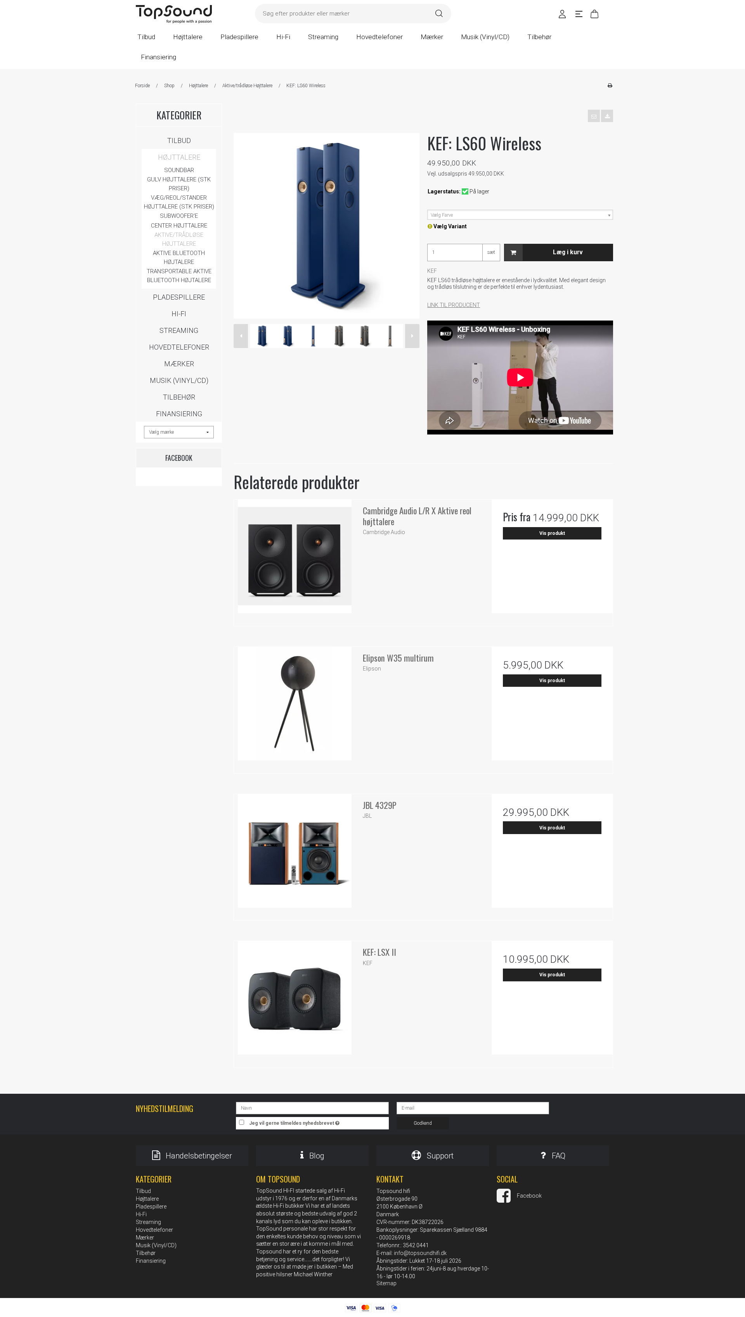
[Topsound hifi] (174, 14)
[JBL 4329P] (294, 854)
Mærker (179, 364)
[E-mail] (473, 1108)
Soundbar (179, 170)
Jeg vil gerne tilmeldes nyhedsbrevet (319, 1121)
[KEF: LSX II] (294, 1001)
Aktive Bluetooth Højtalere (179, 257)
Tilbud (179, 140)
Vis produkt (552, 533)
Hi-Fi (179, 314)
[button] (594, 116)
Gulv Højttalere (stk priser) (179, 184)
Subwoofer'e (179, 215)
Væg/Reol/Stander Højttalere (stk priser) (179, 202)
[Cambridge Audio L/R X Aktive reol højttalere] (294, 560)
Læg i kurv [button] (568, 252)
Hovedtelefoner (179, 347)
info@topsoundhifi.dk (420, 1253)
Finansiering (179, 414)
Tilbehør (179, 397)
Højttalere (179, 157)
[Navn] (312, 1108)
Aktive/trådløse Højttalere (178, 239)
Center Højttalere (179, 225)
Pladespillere (179, 297)
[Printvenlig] (609, 85)
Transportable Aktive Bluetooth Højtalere (179, 276)
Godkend (423, 1123)
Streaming (178, 330)
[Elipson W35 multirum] (294, 707)
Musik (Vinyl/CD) (179, 380)
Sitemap (386, 1283)
